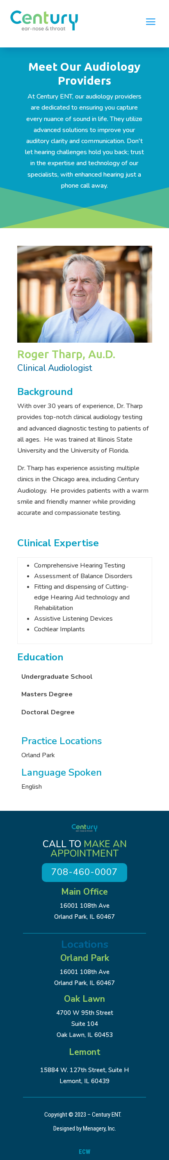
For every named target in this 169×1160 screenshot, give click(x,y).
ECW (84, 1152)
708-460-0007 (84, 872)
